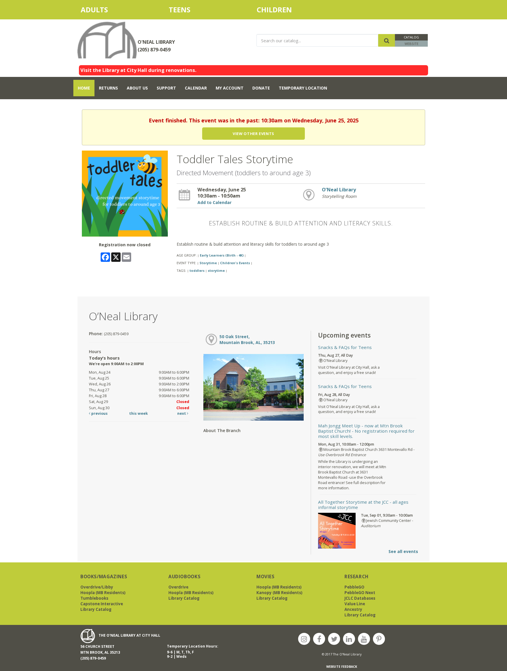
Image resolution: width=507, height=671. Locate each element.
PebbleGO (354, 587)
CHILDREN (280, 9)
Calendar (196, 88)
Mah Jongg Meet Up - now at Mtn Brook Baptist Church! (366, 431)
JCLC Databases (359, 598)
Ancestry (353, 609)
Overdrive (178, 587)
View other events (253, 133)
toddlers (197, 270)
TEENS (179, 9)
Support (166, 88)
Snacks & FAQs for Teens (345, 347)
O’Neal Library (339, 189)
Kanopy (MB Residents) (279, 592)
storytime (216, 270)
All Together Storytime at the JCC (363, 504)
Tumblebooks (94, 598)
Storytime (208, 263)
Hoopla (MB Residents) (103, 592)
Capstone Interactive (101, 603)
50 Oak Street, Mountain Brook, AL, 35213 (247, 339)
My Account (230, 88)
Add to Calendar (214, 202)
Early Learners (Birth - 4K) (222, 255)
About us (137, 88)
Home (84, 88)
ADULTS (105, 9)
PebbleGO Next (359, 592)
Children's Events (235, 263)
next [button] (182, 413)
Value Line (354, 603)
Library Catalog (95, 609)
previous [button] (99, 413)
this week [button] (138, 413)
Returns (108, 88)
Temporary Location (303, 88)
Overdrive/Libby (96, 587)
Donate (261, 88)
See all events (403, 551)
